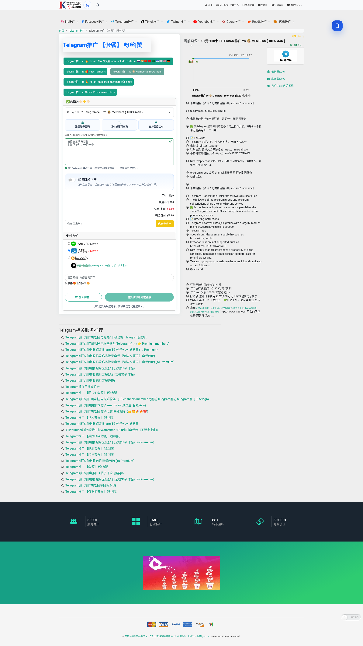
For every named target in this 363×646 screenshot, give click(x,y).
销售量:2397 (278, 71)
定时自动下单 (87, 179)
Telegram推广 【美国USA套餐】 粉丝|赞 (92, 436)
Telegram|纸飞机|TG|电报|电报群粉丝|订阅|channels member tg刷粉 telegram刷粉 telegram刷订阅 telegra (137, 399)
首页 (210, 5)
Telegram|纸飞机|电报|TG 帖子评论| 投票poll (95, 473)
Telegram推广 (76, 30)
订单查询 (278, 5)
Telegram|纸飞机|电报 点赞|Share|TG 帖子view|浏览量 (101, 423)
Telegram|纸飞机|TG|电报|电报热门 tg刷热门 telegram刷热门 (106, 337)
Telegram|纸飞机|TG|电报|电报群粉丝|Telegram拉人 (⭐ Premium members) (117, 343)
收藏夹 (263, 5)
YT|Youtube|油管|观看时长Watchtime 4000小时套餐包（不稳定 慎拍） (112, 430)
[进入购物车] (87, 5)
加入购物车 (85, 297)
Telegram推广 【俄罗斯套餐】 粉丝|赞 (91, 491)
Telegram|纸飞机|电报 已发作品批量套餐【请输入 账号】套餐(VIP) (110, 356)
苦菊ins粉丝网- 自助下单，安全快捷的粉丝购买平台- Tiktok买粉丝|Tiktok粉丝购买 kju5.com (167, 636)
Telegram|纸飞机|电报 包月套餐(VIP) (90, 380)
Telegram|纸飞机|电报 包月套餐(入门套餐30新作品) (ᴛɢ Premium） (110, 479)
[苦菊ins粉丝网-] (70, 5)
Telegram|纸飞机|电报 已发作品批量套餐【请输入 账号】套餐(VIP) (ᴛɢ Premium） (120, 362)
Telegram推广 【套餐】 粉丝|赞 (86, 467)
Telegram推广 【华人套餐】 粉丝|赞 (89, 417)
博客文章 (249, 5)
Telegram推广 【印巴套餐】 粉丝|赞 (89, 454)
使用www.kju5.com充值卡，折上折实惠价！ (108, 265)
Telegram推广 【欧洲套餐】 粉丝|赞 (89, 448)
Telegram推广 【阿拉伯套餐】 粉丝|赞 (91, 393)
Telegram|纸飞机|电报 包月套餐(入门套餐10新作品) (100, 368)
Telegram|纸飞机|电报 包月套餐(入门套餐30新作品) (100, 374)
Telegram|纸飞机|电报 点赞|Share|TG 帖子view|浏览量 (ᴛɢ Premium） (112, 349)
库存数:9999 (278, 78)
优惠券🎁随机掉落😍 (77, 283)
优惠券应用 (164, 223)
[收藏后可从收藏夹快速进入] (337, 25)
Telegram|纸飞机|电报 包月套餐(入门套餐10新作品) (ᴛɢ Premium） (110, 442)
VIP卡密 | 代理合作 (229, 5)
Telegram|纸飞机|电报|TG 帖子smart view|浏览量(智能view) (105, 405)
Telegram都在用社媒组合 (82, 386)
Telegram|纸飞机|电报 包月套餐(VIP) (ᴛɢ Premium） (100, 461)
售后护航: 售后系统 (282, 85)
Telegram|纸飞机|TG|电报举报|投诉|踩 (90, 485)
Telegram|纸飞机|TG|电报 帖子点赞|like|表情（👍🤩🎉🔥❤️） (107, 411)
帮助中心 (295, 5)
